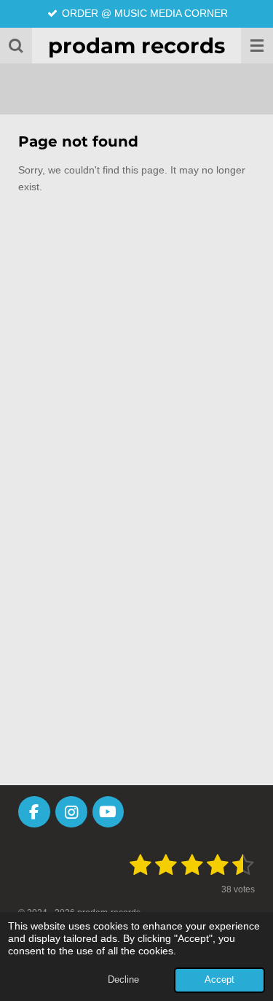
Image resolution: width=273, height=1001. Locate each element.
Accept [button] (219, 980)
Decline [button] (123, 980)
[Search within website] (16, 45)
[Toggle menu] (257, 45)
